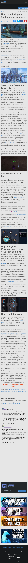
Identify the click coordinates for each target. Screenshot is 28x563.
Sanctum (11, 391)
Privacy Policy (11, 547)
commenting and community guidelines (12, 403)
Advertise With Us (20, 547)
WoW (2, 11)
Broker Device (16, 211)
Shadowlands (17, 391)
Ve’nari (6, 393)
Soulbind (22, 391)
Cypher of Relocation (19, 197)
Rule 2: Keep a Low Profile (11, 205)
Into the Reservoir (10, 142)
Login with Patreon (23, 8)
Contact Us (16, 546)
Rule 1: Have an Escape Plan (14, 184)
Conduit (12, 389)
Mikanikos (22, 389)
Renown (6, 278)
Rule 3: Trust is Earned (20, 214)
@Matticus (5, 21)
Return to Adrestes (9, 226)
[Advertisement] (14, 453)
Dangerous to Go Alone (13, 281)
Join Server (22, 491)
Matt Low (5, 20)
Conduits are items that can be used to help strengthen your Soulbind (13, 60)
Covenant (17, 389)
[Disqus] (14, 425)
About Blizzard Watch (7, 546)
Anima (8, 389)
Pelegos (3, 391)
